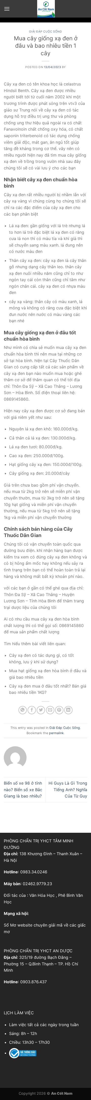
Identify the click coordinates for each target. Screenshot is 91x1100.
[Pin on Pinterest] (59, 710)
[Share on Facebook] (32, 710)
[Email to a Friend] (50, 710)
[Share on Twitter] (41, 710)
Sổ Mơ (10, 925)
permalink (56, 733)
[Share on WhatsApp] (22, 710)
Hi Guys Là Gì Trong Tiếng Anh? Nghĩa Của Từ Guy (68, 789)
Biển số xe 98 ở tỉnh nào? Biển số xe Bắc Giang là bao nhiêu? (23, 789)
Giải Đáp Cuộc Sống (45, 31)
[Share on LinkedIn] (68, 710)
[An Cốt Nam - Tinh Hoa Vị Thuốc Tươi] (46, 9)
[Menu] (7, 9)
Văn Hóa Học (42, 895)
